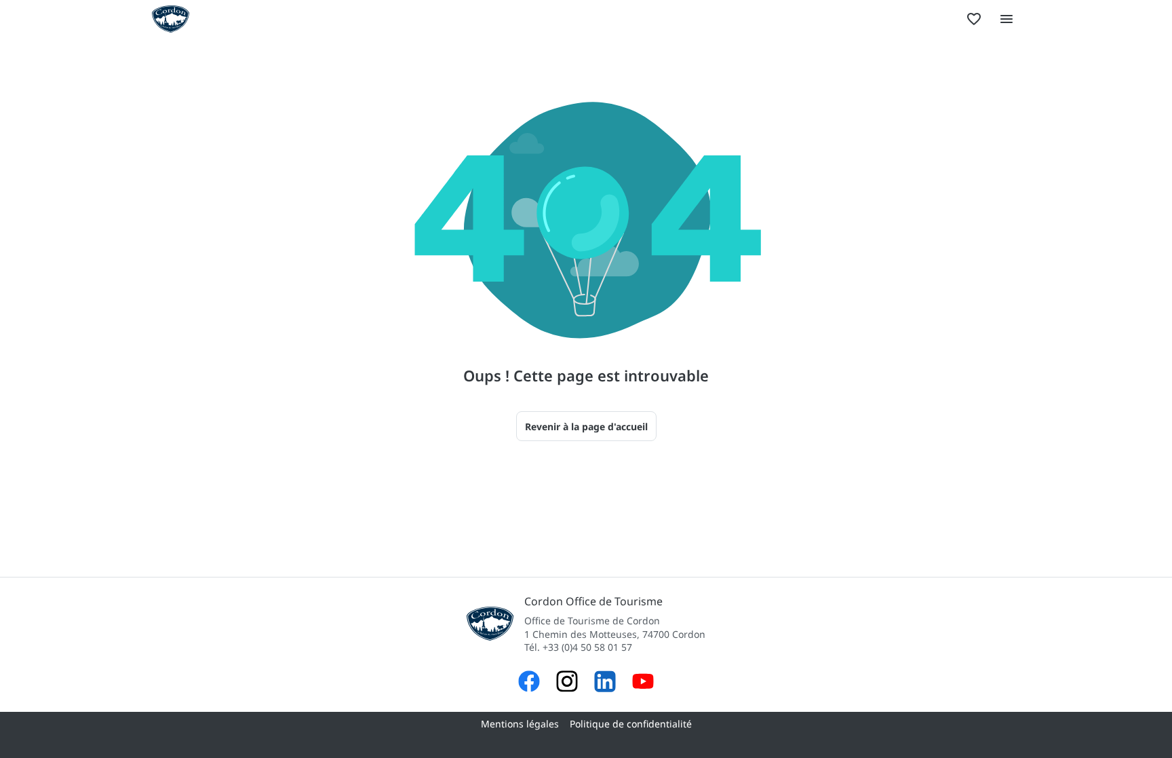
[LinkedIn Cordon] (605, 683)
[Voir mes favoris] (974, 19)
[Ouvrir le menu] (1006, 19)
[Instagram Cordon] (567, 683)
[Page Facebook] (529, 683)
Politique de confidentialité (631, 723)
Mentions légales (520, 723)
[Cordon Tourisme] (643, 683)
